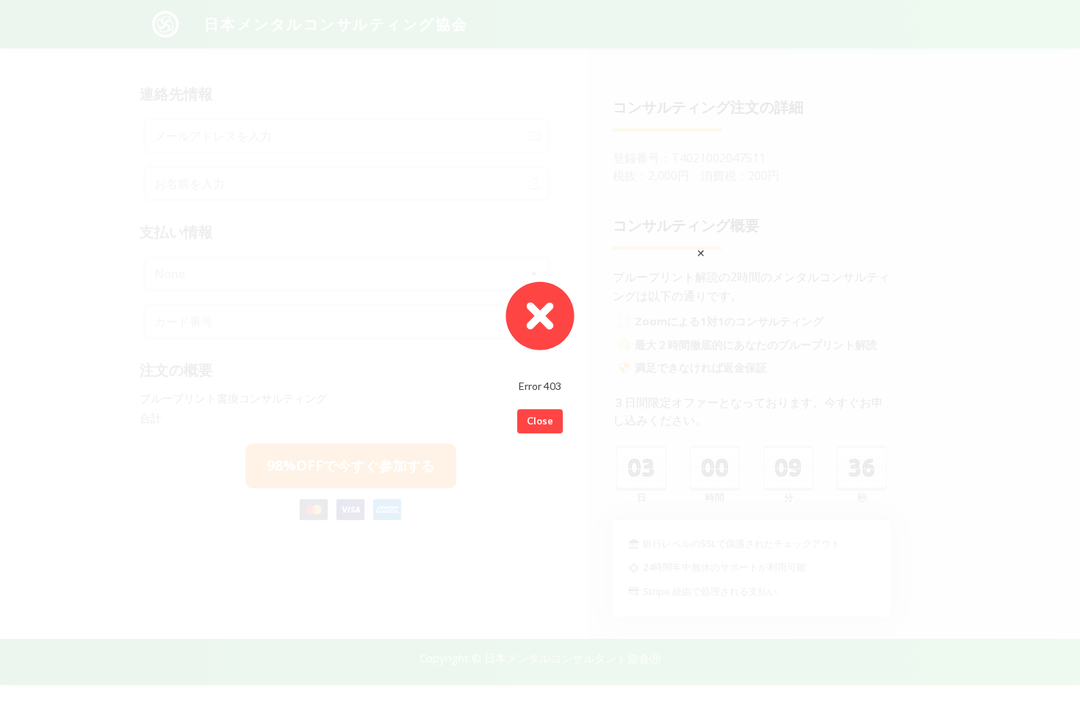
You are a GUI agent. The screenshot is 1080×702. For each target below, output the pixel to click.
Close (540, 421)
